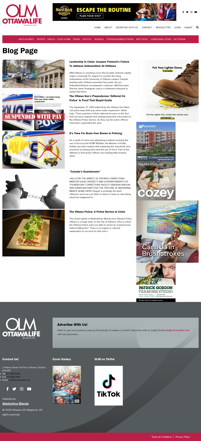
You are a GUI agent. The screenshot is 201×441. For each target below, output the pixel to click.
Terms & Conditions (162, 436)
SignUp (188, 27)
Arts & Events (26, 39)
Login (177, 27)
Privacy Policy (183, 436)
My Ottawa (180, 39)
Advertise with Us (127, 27)
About (108, 27)
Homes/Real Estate (161, 39)
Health (51, 39)
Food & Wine (64, 39)
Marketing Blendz (15, 403)
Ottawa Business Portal (120, 39)
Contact (147, 27)
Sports (41, 39)
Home (97, 27)
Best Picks (142, 39)
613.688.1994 (13, 376)
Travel (76, 39)
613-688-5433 (13, 373)
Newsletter (163, 27)
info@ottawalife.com (177, 330)
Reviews (99, 39)
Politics (87, 39)
